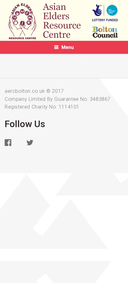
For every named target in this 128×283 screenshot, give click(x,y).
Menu (68, 47)
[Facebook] (12, 147)
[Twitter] (34, 147)
